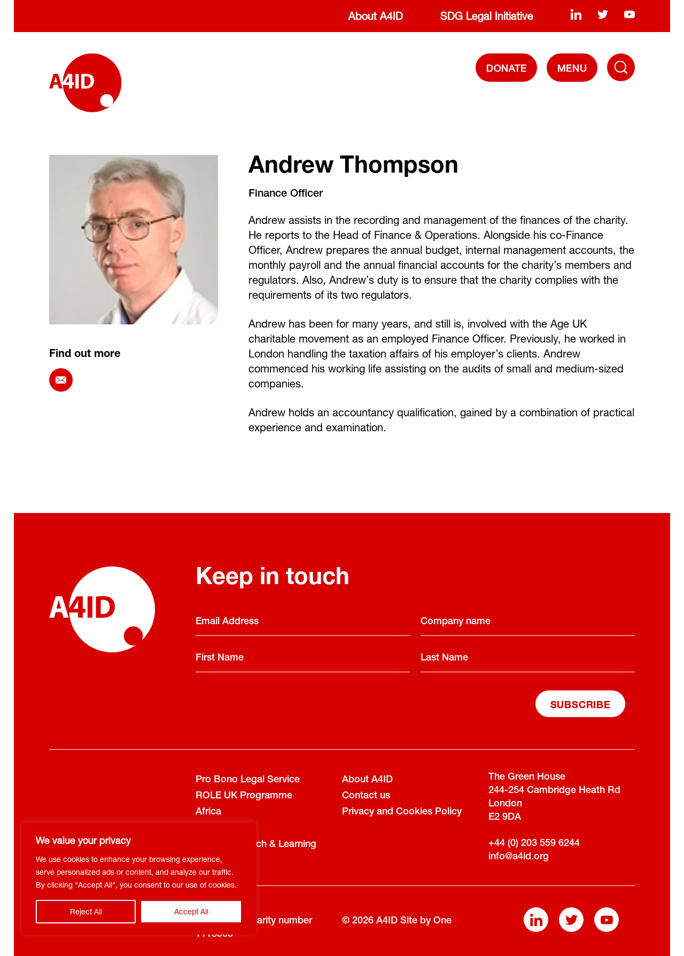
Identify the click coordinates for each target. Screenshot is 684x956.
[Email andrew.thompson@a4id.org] (61, 380)
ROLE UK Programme (244, 796)
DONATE (506, 68)
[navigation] (572, 67)
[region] (138, 878)
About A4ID (375, 16)
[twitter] (602, 14)
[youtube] (629, 14)
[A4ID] (85, 82)
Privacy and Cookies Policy (402, 812)
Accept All (191, 911)
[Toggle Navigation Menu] (621, 67)
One (442, 921)
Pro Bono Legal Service (248, 780)
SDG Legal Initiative (486, 16)
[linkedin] (576, 14)
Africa (208, 812)
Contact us (366, 796)
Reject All (86, 911)
